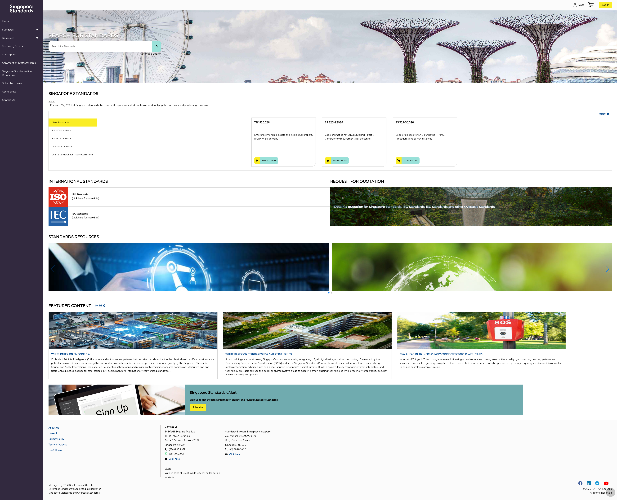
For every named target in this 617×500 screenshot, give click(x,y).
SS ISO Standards (62, 130)
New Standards (60, 122)
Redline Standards (62, 146)
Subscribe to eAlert (13, 83)
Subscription (9, 54)
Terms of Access (58, 444)
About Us (54, 427)
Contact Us (8, 100)
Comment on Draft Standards (19, 62)
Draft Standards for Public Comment (72, 154)
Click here (174, 458)
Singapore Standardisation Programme (17, 73)
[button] (607, 268)
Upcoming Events (12, 46)
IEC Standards (85, 215)
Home (5, 21)
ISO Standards (85, 196)
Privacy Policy (56, 439)
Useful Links (9, 91)
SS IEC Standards (61, 138)
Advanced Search (150, 53)
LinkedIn (53, 433)
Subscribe (197, 407)
